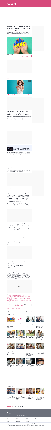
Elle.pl (7, 418)
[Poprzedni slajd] (6, 391)
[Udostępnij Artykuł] (30, 56)
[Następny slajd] (44, 391)
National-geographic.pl (19, 421)
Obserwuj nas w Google (25, 56)
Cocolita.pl (8, 421)
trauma (13, 308)
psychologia (8, 308)
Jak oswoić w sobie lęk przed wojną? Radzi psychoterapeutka (15, 295)
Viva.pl (36, 418)
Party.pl (27, 418)
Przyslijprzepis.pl (28, 421)
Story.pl (36, 421)
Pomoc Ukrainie (18, 308)
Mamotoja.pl (17, 418)
